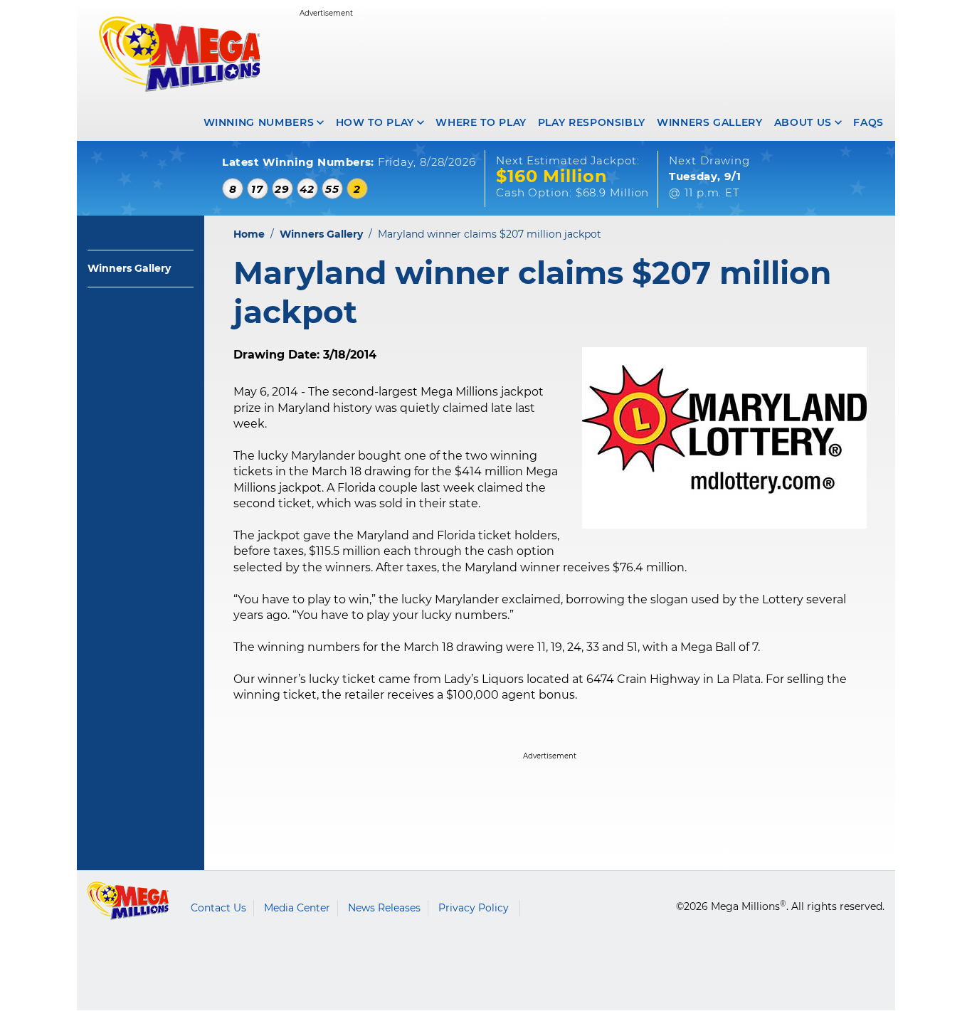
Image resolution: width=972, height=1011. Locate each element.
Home (249, 234)
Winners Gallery (710, 122)
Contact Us (218, 907)
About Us (803, 122)
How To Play (375, 122)
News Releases (384, 907)
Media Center (297, 907)
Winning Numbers (259, 122)
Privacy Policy (473, 907)
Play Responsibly (591, 122)
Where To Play (480, 122)
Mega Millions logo (128, 901)
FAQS (868, 122)
